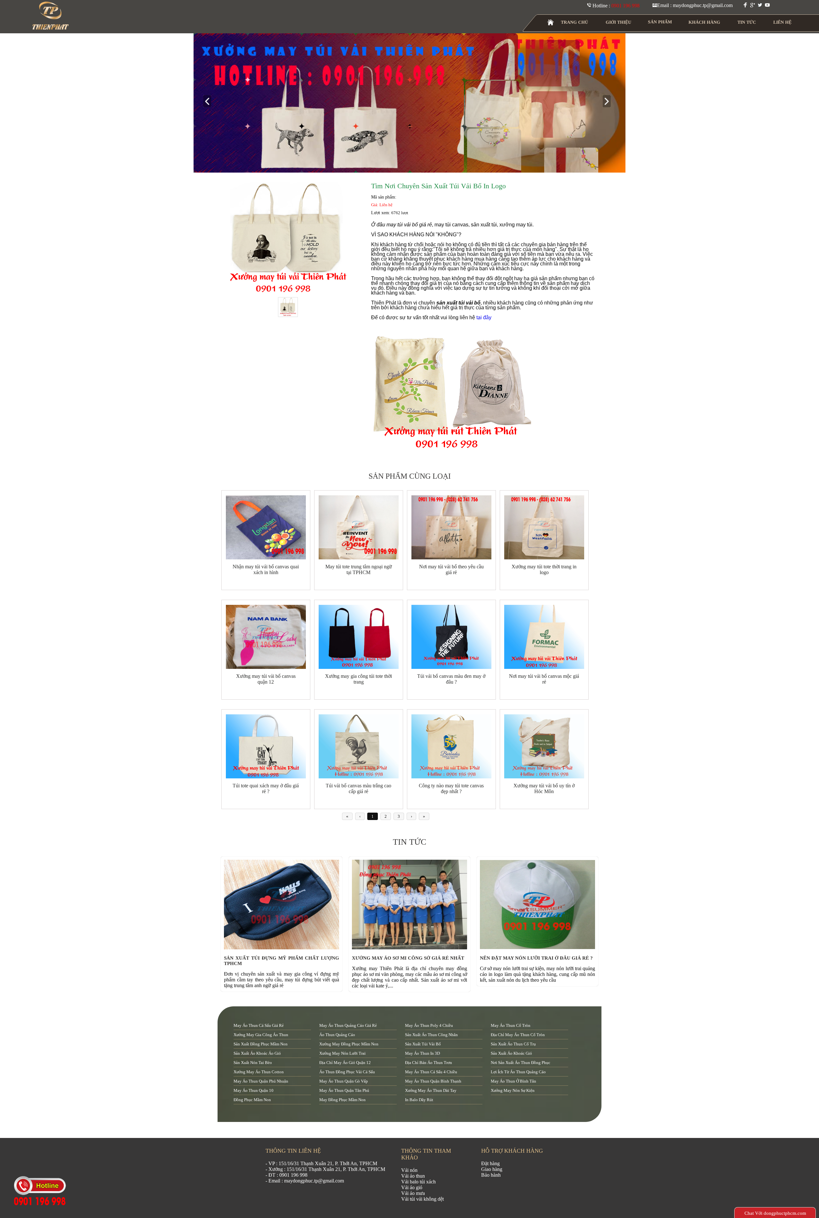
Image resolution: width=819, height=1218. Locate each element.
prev (209, 101)
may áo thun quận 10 (254, 1090)
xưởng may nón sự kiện (513, 1090)
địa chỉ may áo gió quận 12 (345, 1062)
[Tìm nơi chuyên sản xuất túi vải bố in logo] (288, 239)
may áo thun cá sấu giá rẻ (259, 1025)
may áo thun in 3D (422, 1053)
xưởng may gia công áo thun (261, 1034)
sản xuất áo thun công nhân (431, 1034)
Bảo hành (491, 1175)
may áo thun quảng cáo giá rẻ (348, 1025)
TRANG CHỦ (574, 22)
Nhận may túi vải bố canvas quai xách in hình (266, 569)
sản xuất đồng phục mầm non (261, 1044)
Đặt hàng (490, 1163)
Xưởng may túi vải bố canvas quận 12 (266, 679)
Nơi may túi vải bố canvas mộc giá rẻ (544, 679)
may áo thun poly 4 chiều (429, 1025)
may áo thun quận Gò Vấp (343, 1081)
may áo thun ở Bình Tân (513, 1081)
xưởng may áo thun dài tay (431, 1090)
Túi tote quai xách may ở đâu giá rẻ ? (266, 788)
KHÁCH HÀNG (704, 22)
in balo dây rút (419, 1099)
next (609, 101)
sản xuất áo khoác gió (511, 1053)
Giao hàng (491, 1169)
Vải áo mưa (413, 1193)
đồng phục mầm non (252, 1099)
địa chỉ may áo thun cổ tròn (518, 1034)
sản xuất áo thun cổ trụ (513, 1044)
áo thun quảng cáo (337, 1034)
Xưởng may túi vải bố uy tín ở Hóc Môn (544, 788)
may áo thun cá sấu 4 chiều (431, 1071)
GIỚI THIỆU (618, 22)
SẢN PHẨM (660, 22)
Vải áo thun (413, 1176)
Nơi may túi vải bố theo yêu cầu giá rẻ (451, 569)
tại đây (483, 317)
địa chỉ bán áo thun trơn (428, 1062)
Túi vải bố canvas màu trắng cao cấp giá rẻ (358, 788)
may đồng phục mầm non (342, 1099)
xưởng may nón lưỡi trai (342, 1053)
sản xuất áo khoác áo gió (257, 1053)
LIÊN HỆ (782, 22)
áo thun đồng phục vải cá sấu (347, 1071)
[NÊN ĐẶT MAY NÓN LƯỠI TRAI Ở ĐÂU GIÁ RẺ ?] (539, 947)
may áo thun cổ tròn (510, 1025)
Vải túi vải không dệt (422, 1199)
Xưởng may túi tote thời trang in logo (544, 569)
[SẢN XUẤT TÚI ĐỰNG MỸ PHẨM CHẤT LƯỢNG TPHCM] (283, 947)
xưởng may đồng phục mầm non (348, 1044)
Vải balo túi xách (418, 1181)
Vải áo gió (411, 1187)
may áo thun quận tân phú (344, 1090)
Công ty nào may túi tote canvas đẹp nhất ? (451, 788)
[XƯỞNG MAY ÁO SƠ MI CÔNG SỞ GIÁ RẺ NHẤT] (411, 947)
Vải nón (409, 1170)
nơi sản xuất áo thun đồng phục (520, 1062)
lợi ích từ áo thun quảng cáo (518, 1071)
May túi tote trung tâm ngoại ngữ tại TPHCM (358, 569)
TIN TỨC (746, 22)
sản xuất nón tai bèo (253, 1062)
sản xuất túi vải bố (423, 1044)
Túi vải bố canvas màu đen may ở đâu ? (451, 679)
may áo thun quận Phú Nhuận (261, 1081)
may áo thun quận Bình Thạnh (433, 1081)
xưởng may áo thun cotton (259, 1071)
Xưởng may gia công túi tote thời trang (358, 679)
